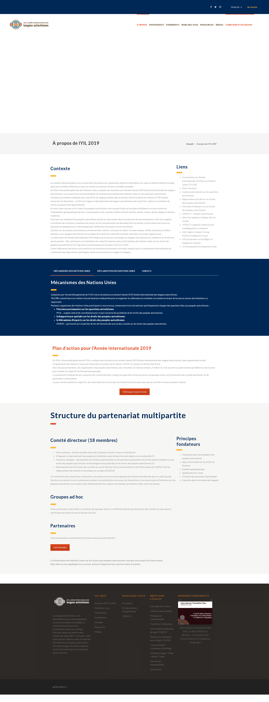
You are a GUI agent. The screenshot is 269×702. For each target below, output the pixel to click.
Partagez (98, 622)
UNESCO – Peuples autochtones (197, 213)
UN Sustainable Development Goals (199, 246)
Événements (172, 25)
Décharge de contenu (160, 606)
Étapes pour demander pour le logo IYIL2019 (161, 638)
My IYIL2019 (252, 7)
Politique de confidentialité (157, 617)
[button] (211, 600)
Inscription (127, 603)
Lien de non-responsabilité (157, 663)
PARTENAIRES (60, 547)
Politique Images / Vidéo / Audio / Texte (162, 655)
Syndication (155, 669)
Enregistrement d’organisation (129, 610)
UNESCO (127, 616)
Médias (219, 25)
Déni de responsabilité (161, 611)
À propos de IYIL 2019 (105, 603)
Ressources (206, 25)
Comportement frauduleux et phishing (160, 647)
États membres (189, 188)
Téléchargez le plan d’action (134, 392)
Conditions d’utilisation (238, 25)
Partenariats (156, 25)
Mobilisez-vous (189, 25)
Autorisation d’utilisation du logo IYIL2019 (162, 630)
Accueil (189, 144)
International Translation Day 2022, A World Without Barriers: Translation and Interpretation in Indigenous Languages (195, 635)
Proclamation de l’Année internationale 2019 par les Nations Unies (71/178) (199, 181)
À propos (142, 25)
